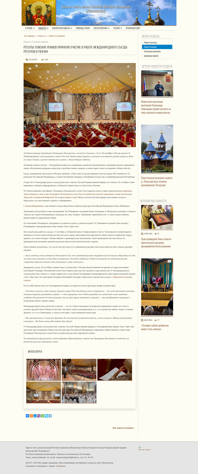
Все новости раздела (123, 427)
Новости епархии (57, 35)
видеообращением (34, 206)
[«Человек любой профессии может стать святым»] (157, 287)
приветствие (71, 197)
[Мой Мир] (35, 415)
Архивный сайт (133, 28)
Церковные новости (151, 55)
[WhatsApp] (42, 415)
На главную (29, 35)
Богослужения (100, 28)
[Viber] (38, 415)
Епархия (61, 466)
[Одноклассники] (31, 415)
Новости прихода (150, 42)
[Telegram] (50, 415)
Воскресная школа (61, 28)
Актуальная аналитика (152, 51)
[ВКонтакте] (27, 415)
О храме (28, 28)
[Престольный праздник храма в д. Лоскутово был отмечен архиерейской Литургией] (157, 149)
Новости (42, 28)
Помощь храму (83, 28)
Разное (116, 28)
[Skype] (46, 415)
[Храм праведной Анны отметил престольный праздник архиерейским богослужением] (157, 217)
